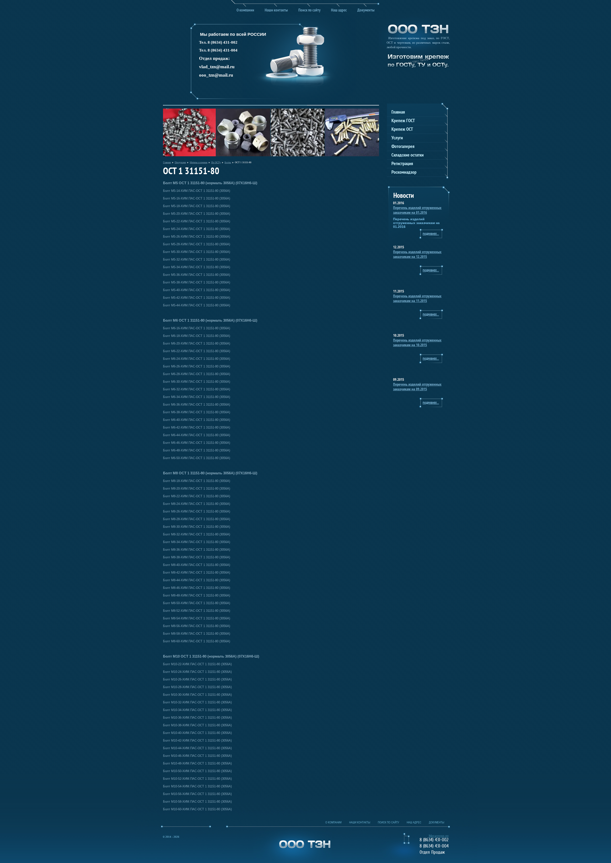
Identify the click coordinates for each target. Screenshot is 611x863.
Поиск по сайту (309, 10)
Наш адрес (339, 10)
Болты (228, 162)
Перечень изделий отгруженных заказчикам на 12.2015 (417, 254)
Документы (365, 10)
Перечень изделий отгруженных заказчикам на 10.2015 (417, 342)
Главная (167, 162)
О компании (245, 10)
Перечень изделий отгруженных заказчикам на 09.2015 (417, 386)
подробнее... (431, 234)
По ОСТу (216, 162)
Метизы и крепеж (198, 162)
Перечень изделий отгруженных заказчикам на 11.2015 (417, 298)
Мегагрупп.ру (439, 836)
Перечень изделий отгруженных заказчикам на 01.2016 (417, 210)
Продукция (180, 162)
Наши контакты (276, 10)
